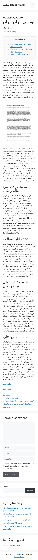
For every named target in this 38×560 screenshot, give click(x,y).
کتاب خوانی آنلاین (12, 398)
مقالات (8, 395)
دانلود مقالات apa (16, 47)
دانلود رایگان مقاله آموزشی (12, 523)
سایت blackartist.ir (14, 4)
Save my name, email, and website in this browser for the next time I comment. (19, 465)
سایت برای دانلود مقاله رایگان (20, 44)
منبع (16, 342)
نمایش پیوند (7, 384)
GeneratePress (19, 557)
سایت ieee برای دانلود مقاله (20, 54)
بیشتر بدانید (7, 389)
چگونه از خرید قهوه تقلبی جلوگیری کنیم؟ (17, 520)
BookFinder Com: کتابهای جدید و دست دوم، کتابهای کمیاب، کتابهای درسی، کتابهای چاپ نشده (18, 404)
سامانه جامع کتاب (16, 52)
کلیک (4, 386)
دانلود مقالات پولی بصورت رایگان (21, 49)
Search (5, 487)
